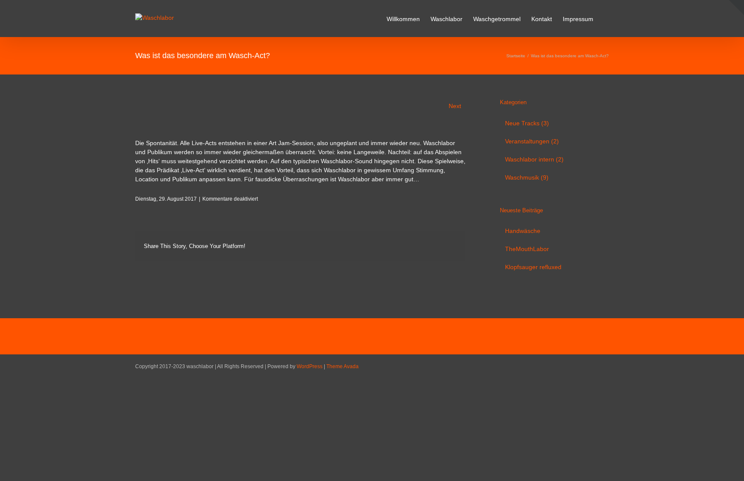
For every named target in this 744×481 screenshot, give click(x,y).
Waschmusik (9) (527, 177)
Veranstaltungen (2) (532, 141)
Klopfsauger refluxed (533, 267)
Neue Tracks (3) (527, 123)
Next (455, 105)
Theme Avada (342, 366)
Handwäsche (522, 230)
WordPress (309, 366)
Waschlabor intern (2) (534, 159)
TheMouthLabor (527, 248)
